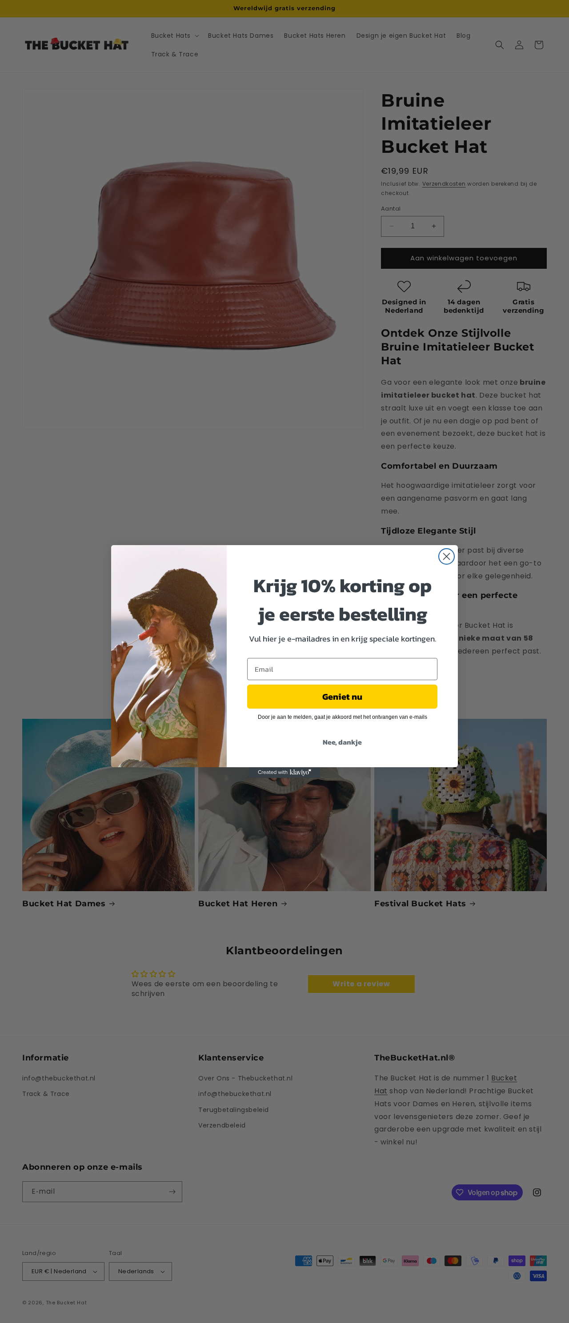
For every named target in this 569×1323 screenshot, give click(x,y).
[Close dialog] (446, 556)
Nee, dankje (342, 742)
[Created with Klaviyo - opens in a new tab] (284, 772)
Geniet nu (342, 696)
